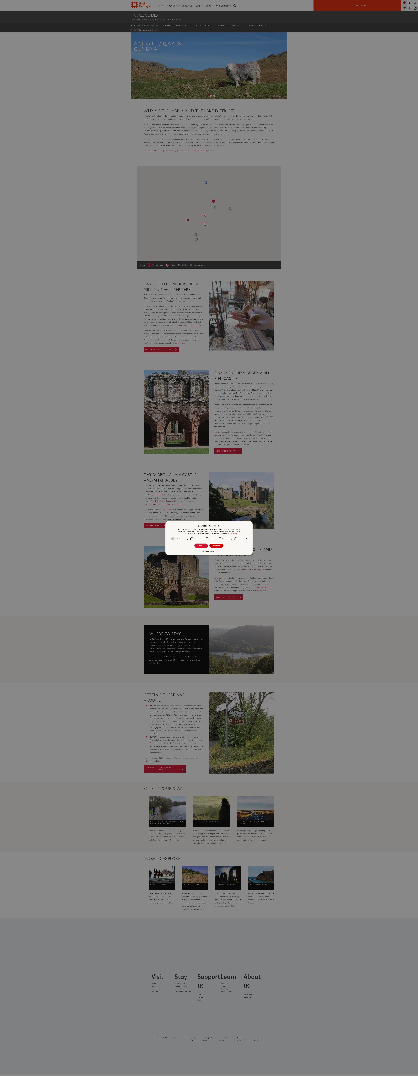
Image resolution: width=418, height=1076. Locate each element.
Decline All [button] (216, 546)
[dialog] (209, 538)
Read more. (233, 533)
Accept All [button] (201, 546)
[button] (209, 551)
